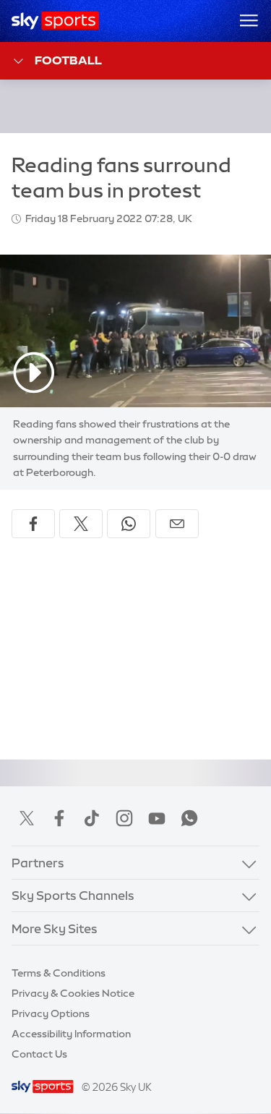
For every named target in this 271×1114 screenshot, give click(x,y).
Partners (38, 862)
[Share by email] (177, 523)
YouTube (157, 818)
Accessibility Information (71, 1034)
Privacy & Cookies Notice (73, 993)
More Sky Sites (55, 928)
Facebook (59, 818)
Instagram (124, 818)
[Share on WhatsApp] (128, 523)
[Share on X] (81, 523)
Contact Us (39, 1054)
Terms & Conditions (59, 973)
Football (68, 60)
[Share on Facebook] (33, 523)
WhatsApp (189, 818)
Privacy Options (51, 1013)
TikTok (92, 818)
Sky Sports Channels (73, 895)
